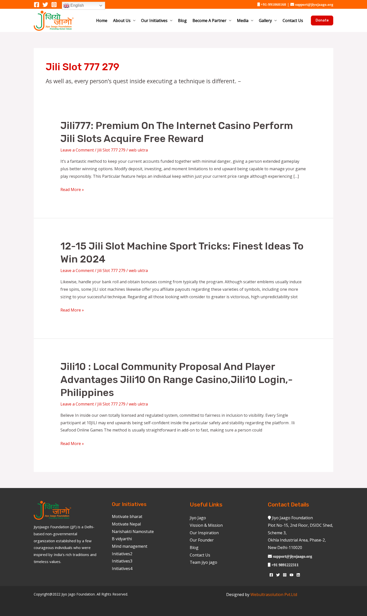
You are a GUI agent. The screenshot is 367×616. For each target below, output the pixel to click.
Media (242, 20)
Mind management (129, 546)
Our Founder (202, 540)
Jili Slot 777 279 (111, 150)
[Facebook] (36, 5)
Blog (182, 20)
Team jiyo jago (203, 562)
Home (101, 20)
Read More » (72, 190)
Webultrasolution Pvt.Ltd (273, 594)
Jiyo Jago (198, 517)
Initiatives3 (122, 561)
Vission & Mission (206, 525)
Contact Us (293, 20)
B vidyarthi (122, 539)
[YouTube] (291, 575)
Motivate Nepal (126, 524)
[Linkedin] (298, 575)
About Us (122, 20)
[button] (322, 21)
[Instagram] (54, 5)
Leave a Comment (77, 150)
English (76, 5)
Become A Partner (209, 20)
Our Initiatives (154, 20)
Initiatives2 (122, 553)
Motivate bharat (127, 516)
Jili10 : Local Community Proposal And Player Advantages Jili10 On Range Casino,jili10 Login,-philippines (176, 379)
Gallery (265, 20)
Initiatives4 (122, 568)
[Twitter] (45, 5)
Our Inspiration (204, 533)
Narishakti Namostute (133, 531)
